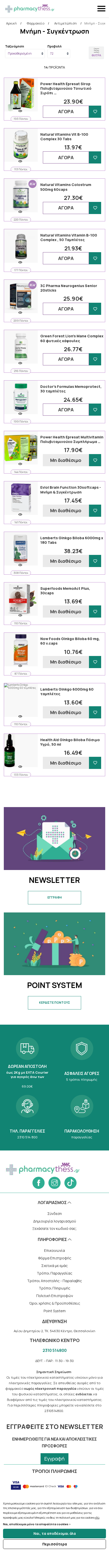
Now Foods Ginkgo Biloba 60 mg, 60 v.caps (70, 641)
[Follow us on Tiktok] (70, 1183)
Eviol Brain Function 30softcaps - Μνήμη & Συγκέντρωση (70, 489)
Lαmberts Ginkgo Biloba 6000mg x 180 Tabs (71, 540)
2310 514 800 (27, 1116)
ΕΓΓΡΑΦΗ (54, 897)
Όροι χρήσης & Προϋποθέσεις (54, 1303)
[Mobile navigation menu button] (101, 8)
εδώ (97, 1517)
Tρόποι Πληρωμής (54, 1288)
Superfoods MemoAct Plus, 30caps (65, 590)
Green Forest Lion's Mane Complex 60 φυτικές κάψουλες (71, 338)
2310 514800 (55, 1350)
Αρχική (11, 23)
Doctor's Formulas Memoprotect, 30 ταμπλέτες (71, 388)
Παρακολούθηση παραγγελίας (82, 1116)
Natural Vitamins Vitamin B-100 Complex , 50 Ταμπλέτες (68, 237)
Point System (55, 1310)
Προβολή (54, 46)
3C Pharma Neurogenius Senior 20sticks (68, 288)
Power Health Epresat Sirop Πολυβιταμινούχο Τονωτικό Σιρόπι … (66, 88)
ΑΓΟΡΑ (66, 111)
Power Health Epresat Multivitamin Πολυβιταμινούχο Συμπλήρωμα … (71, 439)
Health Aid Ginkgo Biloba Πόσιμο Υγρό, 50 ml (70, 742)
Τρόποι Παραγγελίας (54, 1273)
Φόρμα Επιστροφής (54, 1258)
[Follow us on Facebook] (38, 1183)
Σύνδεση (54, 1213)
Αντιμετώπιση (65, 23)
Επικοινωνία (54, 1250)
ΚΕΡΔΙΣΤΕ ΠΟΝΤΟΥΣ (54, 1002)
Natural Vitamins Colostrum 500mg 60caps (65, 187)
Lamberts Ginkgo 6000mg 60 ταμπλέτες (67, 691)
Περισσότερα (54, 1544)
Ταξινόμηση (14, 46)
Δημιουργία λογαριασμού (54, 1221)
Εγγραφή (54, 1458)
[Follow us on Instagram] (54, 1183)
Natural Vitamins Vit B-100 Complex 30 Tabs (64, 136)
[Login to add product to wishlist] (95, 112)
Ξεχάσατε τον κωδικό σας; (54, 1228)
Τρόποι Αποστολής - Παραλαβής (54, 1280)
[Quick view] (20, 110)
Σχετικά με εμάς (54, 1265)
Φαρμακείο (35, 23)
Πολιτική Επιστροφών (54, 1295)
